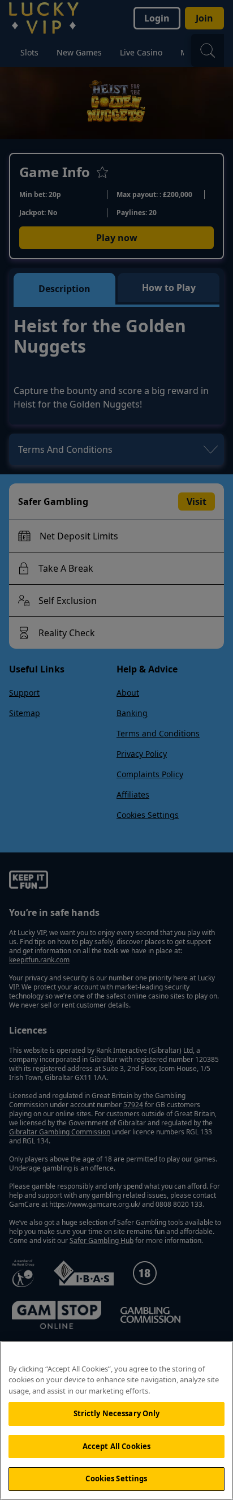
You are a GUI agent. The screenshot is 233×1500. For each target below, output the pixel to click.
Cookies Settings (116, 1478)
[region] (116, 1420)
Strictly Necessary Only (117, 1413)
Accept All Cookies (116, 1446)
